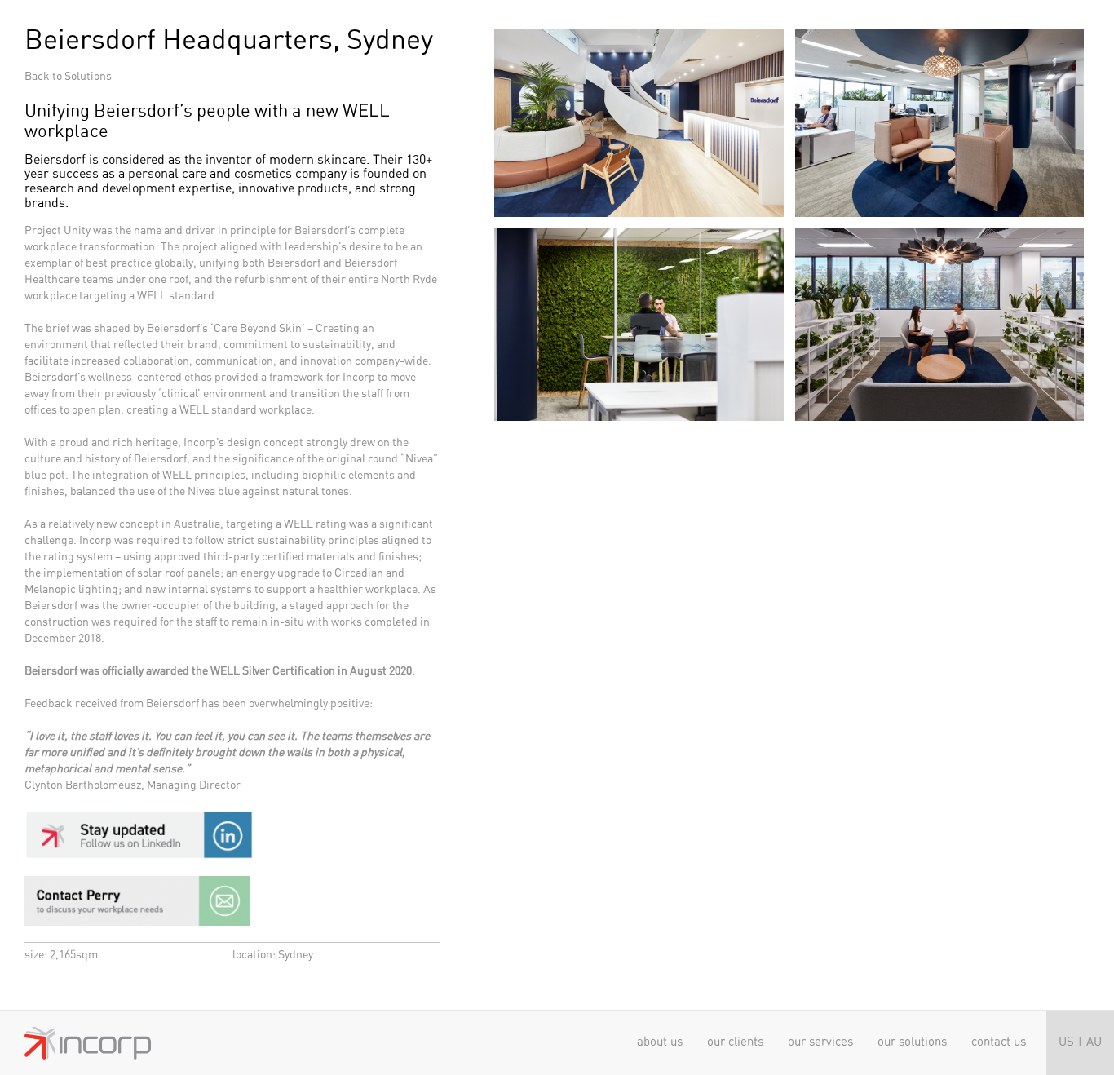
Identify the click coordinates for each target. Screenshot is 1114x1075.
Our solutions (912, 1042)
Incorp (87, 1043)
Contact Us (998, 1042)
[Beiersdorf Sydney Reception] (638, 114)
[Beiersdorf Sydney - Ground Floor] (939, 317)
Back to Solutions (68, 76)
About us (660, 1042)
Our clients (735, 1042)
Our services (820, 1042)
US (1066, 1042)
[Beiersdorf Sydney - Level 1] (939, 114)
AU (1094, 1042)
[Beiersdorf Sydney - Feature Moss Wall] (638, 317)
